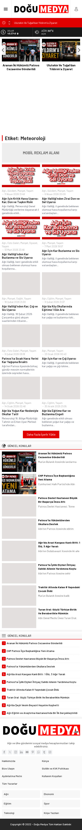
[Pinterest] (33, 752)
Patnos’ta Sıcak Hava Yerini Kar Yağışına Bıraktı (20, 360)
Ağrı (4, 190)
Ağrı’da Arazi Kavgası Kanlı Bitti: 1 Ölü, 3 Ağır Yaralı (59, 544)
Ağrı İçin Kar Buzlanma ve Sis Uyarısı (61, 252)
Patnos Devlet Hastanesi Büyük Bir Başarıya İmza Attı (57, 499)
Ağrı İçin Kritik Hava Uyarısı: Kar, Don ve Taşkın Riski (20, 200)
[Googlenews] (50, 752)
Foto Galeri (13, 242)
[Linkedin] (21, 752)
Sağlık (19, 298)
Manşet (21, 190)
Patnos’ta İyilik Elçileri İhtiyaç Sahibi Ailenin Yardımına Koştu (57, 566)
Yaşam (29, 190)
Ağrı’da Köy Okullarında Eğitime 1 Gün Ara (57, 308)
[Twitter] (10, 752)
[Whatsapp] (38, 752)
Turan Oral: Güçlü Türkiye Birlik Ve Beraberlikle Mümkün (57, 611)
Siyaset (33, 242)
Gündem (11, 190)
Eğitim (50, 298)
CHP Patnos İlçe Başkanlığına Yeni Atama (56, 477)
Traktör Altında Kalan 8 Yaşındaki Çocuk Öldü (59, 589)
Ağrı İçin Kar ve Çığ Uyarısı (59, 358)
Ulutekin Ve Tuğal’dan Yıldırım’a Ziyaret (35, 22)
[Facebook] (4, 752)
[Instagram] (15, 752)
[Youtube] (27, 752)
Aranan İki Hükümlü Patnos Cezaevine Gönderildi (21, 67)
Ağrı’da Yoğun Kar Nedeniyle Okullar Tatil (20, 412)
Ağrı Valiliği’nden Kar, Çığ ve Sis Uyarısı (20, 308)
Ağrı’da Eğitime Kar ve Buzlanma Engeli (56, 412)
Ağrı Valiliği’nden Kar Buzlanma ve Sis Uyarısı (17, 255)
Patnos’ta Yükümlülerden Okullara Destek (54, 522)
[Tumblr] (44, 752)
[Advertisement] (41, 103)
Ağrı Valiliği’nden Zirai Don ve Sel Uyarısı (61, 200)
